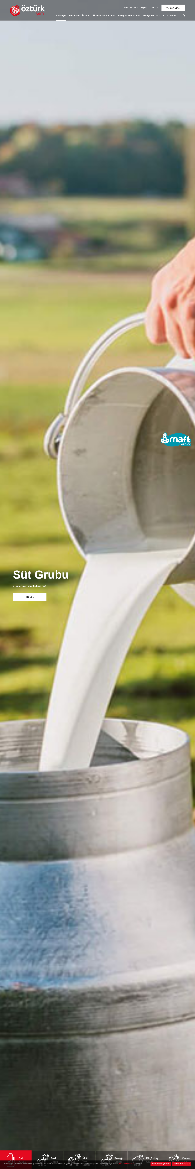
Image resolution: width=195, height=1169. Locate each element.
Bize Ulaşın (169, 15)
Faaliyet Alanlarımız (129, 15)
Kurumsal (74, 15)
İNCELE (30, 597)
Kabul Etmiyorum (161, 1163)
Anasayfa (61, 15)
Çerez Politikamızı (126, 1163)
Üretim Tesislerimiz (104, 15)
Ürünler (86, 15)
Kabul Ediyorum (182, 1163)
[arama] (184, 15)
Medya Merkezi (151, 15)
